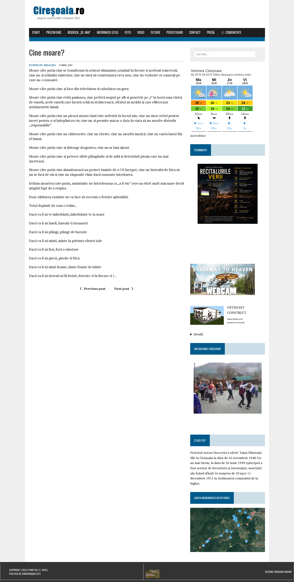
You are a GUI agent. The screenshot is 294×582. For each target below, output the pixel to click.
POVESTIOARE (174, 32)
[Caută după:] (225, 54)
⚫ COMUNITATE (231, 32)
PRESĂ (211, 32)
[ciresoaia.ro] (147, 14)
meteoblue (198, 135)
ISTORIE (155, 32)
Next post (121, 288)
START (36, 32)
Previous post (94, 288)
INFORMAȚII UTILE (107, 32)
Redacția (50, 65)
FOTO (128, 32)
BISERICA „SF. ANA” (79, 32)
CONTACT (195, 32)
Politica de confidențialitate (25, 573)
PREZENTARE (53, 32)
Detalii (198, 334)
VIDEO (140, 32)
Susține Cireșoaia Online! (278, 571)
